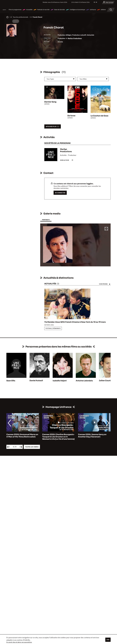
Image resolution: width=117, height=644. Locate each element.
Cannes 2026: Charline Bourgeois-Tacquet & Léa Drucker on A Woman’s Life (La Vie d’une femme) (22, 436)
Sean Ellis (10, 381)
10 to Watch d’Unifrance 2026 (80, 2)
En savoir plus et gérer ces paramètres (19, 642)
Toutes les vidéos (31, 447)
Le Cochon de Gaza (99, 116)
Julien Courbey (106, 380)
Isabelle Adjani (60, 381)
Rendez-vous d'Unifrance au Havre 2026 (55, 2)
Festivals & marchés (43, 9)
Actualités (29, 9)
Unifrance (93, 9)
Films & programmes (15, 9)
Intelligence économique (77, 9)
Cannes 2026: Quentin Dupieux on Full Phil (94, 435)
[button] (106, 229)
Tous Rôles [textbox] (83, 79)
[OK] (108, 639)
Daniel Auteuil (36, 380)
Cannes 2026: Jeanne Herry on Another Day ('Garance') (56, 435)
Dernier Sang (50, 102)
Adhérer (103, 9)
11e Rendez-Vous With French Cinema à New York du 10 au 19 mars (75, 322)
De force (71, 116)
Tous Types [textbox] (50, 79)
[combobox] (60, 79)
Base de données (59, 9)
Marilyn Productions (75, 38)
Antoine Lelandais (84, 381)
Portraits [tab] (46, 220)
